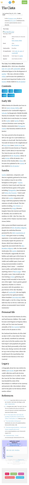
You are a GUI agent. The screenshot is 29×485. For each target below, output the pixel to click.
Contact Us (14, 474)
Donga (14, 208)
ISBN (6, 404)
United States (9, 456)
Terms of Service (9, 477)
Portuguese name (12, 18)
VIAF (10, 450)
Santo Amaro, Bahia (17, 40)
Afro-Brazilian (15, 156)
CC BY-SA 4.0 (17, 460)
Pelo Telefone (17, 206)
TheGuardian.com (13, 418)
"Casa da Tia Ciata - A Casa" (12, 435)
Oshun (4, 76)
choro (12, 277)
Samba (11, 91)
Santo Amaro (11, 108)
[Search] (13, 2)
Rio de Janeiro (15, 45)
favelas (7, 158)
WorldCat (17, 450)
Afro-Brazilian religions (19, 228)
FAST (13, 450)
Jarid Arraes (10, 370)
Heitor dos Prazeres (11, 193)
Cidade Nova (18, 145)
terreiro (4, 82)
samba (21, 56)
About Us (21, 474)
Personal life (18, 91)
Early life (4, 91)
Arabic (8, 121)
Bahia (17, 108)
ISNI (7, 450)
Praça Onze (6, 145)
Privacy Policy (20, 477)
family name (13, 20)
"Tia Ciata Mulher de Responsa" (13, 421)
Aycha (16, 121)
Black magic (17, 271)
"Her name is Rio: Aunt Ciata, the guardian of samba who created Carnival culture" (14, 416)
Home (7, 474)
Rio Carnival (15, 327)
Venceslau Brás (16, 297)
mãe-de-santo (19, 51)
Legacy (4, 95)
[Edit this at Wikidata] (14, 445)
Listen (24, 2)
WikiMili (4, 2)
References (11, 95)
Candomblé (15, 53)
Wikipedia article (21, 459)
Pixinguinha (12, 190)
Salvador (4, 113)
